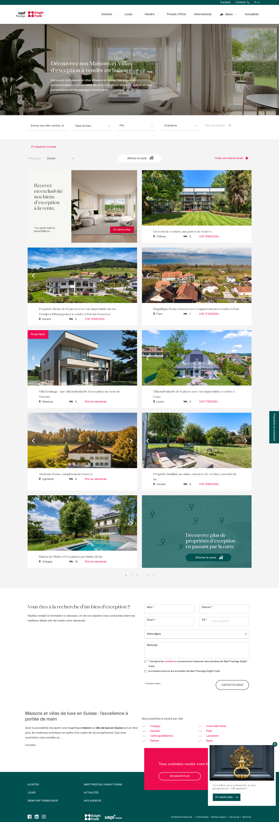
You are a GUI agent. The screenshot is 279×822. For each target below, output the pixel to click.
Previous (147, 198)
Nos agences (92, 801)
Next (246, 198)
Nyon (209, 740)
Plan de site (234, 817)
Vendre (150, 14)
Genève (155, 731)
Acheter (106, 14)
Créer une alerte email (229, 158)
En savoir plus (224, 797)
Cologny (155, 726)
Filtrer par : (35, 158)
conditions (170, 661)
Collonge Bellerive (161, 735)
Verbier (154, 740)
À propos (225, 2)
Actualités (252, 14)
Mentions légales (218, 817)
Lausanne (212, 735)
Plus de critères (215, 125)
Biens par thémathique (43, 801)
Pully (209, 731)
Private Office (176, 14)
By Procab (247, 817)
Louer (128, 14)
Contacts (240, 2)
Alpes (229, 14)
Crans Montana (216, 726)
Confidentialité (202, 817)
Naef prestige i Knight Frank (103, 784)
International (202, 14)
